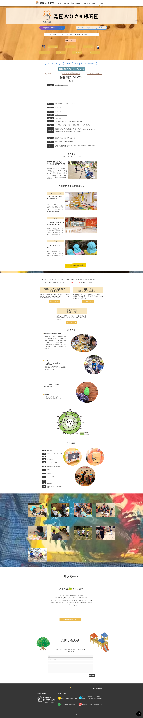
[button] (86, 3)
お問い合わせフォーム (60, 103)
